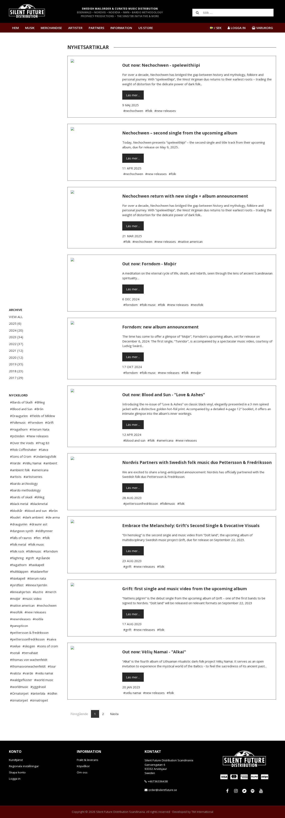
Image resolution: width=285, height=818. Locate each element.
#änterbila (38, 693)
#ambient (50, 463)
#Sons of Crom (20, 456)
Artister (75, 28)
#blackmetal (39, 504)
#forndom (50, 551)
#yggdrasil (38, 687)
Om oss (82, 772)
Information (121, 28)
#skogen (29, 646)
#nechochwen (47, 605)
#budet (15, 517)
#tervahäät (30, 653)
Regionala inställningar (24, 766)
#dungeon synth (21, 531)
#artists (15, 477)
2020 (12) (16, 357)
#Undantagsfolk (44, 456)
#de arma (53, 517)
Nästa (114, 714)
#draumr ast (38, 524)
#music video (32, 598)
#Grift (49, 422)
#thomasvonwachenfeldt (28, 666)
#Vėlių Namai (32, 463)
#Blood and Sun (21, 409)
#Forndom (35, 422)
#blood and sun (36, 511)
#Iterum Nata (39, 429)
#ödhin (52, 693)
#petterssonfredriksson (27, 639)
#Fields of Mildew (42, 416)
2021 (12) (16, 350)
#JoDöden (17, 436)
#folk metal (18, 544)
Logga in (14, 778)
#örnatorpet (19, 700)
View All (16, 317)
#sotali (15, 653)
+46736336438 (158, 781)
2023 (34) (16, 337)
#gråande (43, 558)
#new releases (35, 612)
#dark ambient (33, 517)
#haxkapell (36, 565)
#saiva (51, 639)
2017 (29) (16, 378)
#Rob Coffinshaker (23, 449)
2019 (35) (16, 364)
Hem (15, 28)
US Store (145, 28)
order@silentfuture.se (162, 790)
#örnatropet (39, 700)
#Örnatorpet (19, 693)
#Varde (15, 463)
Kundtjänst (16, 760)
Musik (29, 28)
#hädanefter (39, 571)
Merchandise (51, 28)
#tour (52, 666)
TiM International (202, 812)
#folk (46, 538)
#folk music (36, 544)
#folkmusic (33, 551)
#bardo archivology (24, 483)
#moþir (15, 598)
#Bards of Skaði (21, 402)
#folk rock (17, 551)
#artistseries (33, 477)
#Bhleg (40, 402)
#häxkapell (17, 578)
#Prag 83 (42, 443)
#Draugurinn (19, 416)
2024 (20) (16, 330)
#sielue (15, 646)
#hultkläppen (19, 571)
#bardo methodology (25, 490)
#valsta (15, 673)
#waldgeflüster (21, 680)
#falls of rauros (21, 538)
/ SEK (217, 28)
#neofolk (16, 612)
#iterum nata (36, 578)
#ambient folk (20, 470)
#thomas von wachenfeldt (28, 660)
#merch (50, 592)
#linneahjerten (20, 592)
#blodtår (16, 511)
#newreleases (20, 619)
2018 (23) (16, 371)
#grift (30, 558)
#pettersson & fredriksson (29, 632)
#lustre (38, 592)
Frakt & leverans (87, 760)
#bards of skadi (21, 497)
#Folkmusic (18, 422)
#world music (43, 680)
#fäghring (17, 558)
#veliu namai (44, 673)
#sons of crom (47, 646)
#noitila (38, 619)
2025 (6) (15, 323)
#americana (40, 470)
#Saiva (43, 449)
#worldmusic (19, 687)
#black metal (19, 504)
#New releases (37, 436)
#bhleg (39, 497)
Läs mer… (133, 95)
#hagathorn (18, 565)
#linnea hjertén (36, 585)
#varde (28, 673)
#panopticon (19, 626)
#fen (37, 538)
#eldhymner (44, 531)
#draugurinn (18, 524)
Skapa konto (17, 772)
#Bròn (38, 409)
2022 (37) (16, 344)
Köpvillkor (83, 766)
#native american (22, 605)
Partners (96, 28)
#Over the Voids (22, 443)
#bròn (53, 511)
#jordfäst (17, 585)
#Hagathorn (19, 429)
